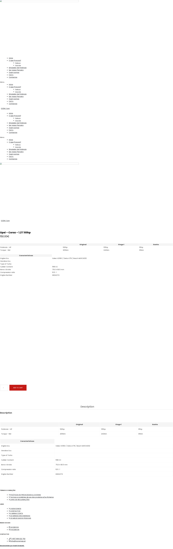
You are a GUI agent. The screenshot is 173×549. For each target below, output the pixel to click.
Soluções (18, 65)
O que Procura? (15, 60)
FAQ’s (11, 75)
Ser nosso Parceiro (16, 70)
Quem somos (14, 72)
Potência (18, 63)
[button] (86, 82)
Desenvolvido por (12, 546)
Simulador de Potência (17, 68)
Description (87, 406)
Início (11, 58)
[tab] (87, 407)
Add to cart (18, 388)
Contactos (13, 77)
